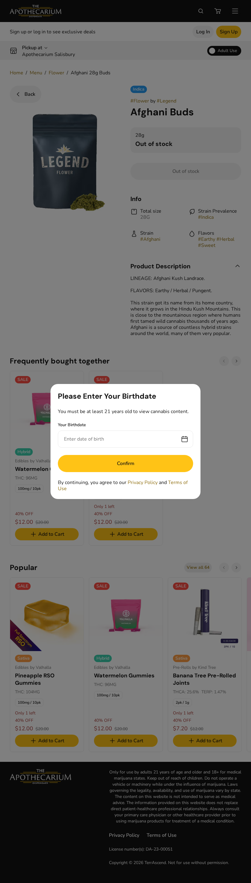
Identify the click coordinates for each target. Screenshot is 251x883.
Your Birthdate (72, 425)
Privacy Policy (143, 482)
